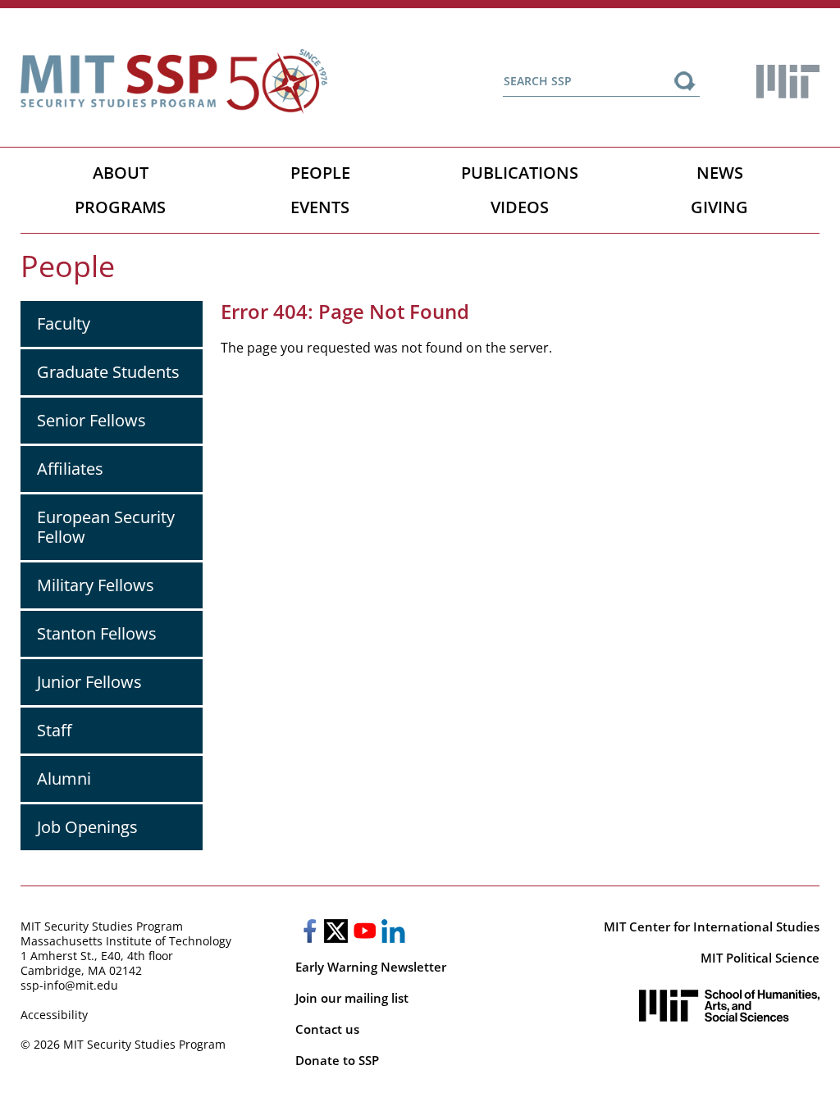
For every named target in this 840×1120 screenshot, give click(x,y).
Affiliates (70, 469)
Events (319, 207)
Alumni (64, 778)
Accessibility (54, 1014)
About (120, 173)
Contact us (327, 1029)
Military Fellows (95, 585)
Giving (719, 207)
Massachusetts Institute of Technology (126, 941)
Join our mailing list (352, 998)
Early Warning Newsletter (370, 966)
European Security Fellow (106, 527)
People (320, 173)
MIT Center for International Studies (711, 926)
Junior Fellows (89, 682)
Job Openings (87, 827)
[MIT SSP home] (174, 81)
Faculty (63, 323)
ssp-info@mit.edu (69, 985)
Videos (520, 207)
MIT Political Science (760, 957)
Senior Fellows (91, 420)
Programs (120, 207)
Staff (54, 730)
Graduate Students (108, 372)
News (719, 173)
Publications (519, 173)
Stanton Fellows (97, 633)
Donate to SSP (337, 1060)
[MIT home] (787, 81)
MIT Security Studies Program (102, 926)
